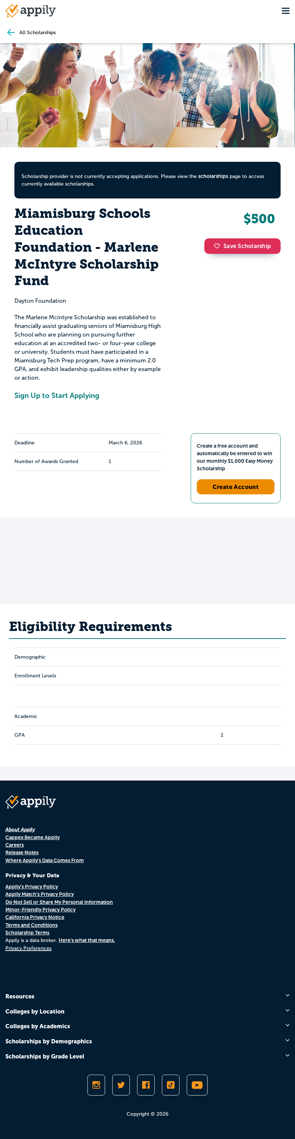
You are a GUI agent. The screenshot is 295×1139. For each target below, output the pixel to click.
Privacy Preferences (28, 948)
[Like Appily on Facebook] (146, 1085)
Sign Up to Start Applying (56, 395)
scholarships (213, 176)
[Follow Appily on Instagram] (96, 1085)
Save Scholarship (247, 246)
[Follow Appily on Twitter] (121, 1085)
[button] (218, 246)
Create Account (236, 487)
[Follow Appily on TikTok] (171, 1085)
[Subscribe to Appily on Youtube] (197, 1085)
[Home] (30, 11)
